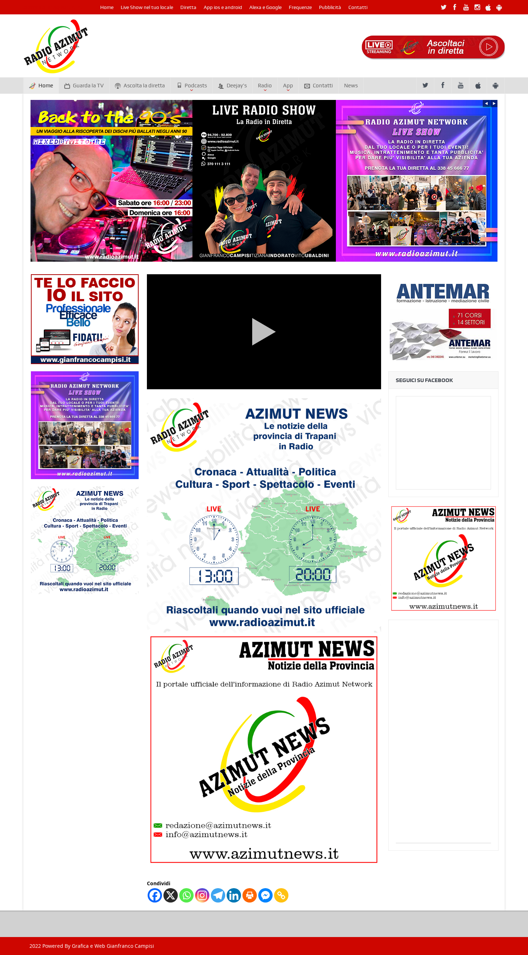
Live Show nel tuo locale (147, 7)
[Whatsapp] (186, 895)
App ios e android (223, 7)
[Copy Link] (281, 895)
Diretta (188, 7)
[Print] (249, 895)
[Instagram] (202, 895)
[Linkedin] (234, 895)
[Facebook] (155, 895)
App (288, 85)
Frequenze (300, 7)
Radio (265, 85)
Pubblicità (330, 7)
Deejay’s (237, 85)
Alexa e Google (265, 7)
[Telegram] (218, 895)
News (351, 85)
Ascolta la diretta (144, 85)
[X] (170, 895)
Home (107, 7)
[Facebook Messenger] (265, 895)
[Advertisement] (443, 735)
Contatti (357, 7)
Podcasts (196, 85)
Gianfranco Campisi (130, 945)
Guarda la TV (88, 85)
